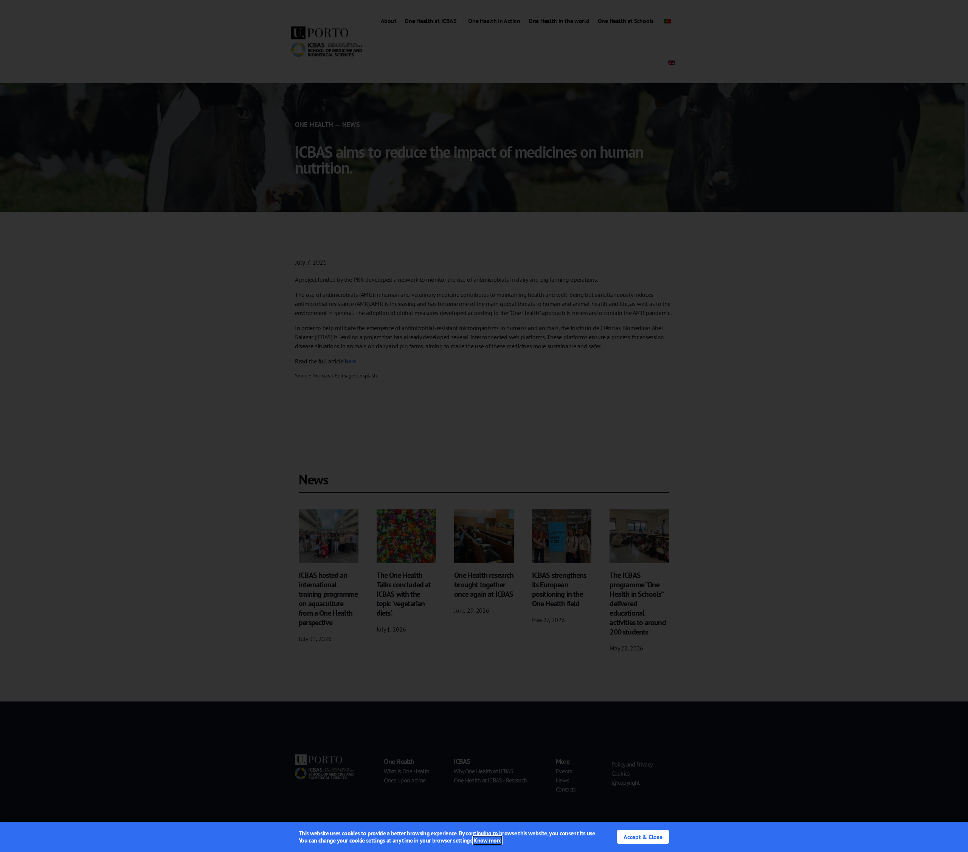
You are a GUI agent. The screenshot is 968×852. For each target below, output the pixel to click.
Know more (487, 840)
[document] (484, 426)
